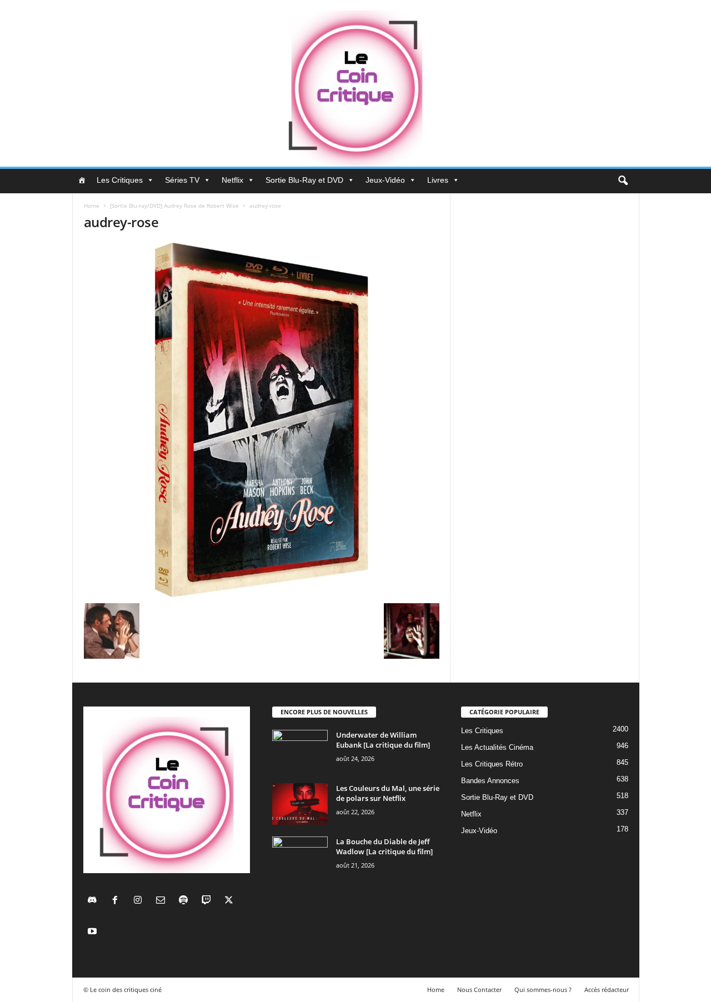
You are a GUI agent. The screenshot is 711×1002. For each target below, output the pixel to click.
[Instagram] (140, 901)
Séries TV (182, 180)
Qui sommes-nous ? (543, 989)
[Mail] (163, 901)
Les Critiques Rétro (492, 764)
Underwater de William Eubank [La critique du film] (383, 740)
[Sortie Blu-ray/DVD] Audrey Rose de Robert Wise (174, 205)
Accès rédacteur (606, 989)
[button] (622, 181)
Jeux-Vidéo (385, 180)
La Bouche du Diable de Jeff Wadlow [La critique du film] (384, 846)
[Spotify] (185, 901)
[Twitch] (208, 901)
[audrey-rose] (261, 420)
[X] (230, 901)
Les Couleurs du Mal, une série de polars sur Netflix (387, 793)
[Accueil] (81, 180)
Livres (437, 180)
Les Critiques (120, 180)
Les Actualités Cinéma (497, 747)
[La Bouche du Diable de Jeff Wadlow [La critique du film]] (300, 857)
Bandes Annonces (490, 780)
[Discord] (94, 901)
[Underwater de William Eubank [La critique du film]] (300, 750)
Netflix (232, 180)
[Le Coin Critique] (355, 83)
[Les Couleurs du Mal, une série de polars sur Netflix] (300, 804)
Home (91, 205)
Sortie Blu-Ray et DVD (304, 180)
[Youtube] (93, 932)
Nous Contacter (479, 989)
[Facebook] (117, 901)
